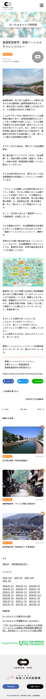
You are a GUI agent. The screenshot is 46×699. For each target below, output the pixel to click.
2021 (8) (7, 580)
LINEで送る (37, 381)
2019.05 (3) (34, 592)
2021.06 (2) (34, 604)
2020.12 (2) (21, 601)
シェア (8, 381)
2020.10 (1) (8, 601)
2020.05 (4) (8, 598)
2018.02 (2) (8, 585)
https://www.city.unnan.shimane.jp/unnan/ (23, 373)
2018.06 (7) (21, 588)
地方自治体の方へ (20, 564)
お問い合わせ (35, 686)
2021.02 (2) (34, 601)
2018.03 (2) (21, 585)
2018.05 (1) (8, 588)
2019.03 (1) (21, 592)
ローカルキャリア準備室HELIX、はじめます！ (21, 620)
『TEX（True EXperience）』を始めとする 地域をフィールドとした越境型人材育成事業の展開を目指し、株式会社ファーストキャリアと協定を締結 (23, 628)
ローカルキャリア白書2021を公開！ (17, 616)
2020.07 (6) (34, 598)
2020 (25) (29, 577)
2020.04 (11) (35, 595)
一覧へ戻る (23, 409)
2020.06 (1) (21, 598)
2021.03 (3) (8, 604)
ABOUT (6, 564)
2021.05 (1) (21, 604)
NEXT (39, 409)
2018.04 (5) (34, 585)
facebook (10, 686)
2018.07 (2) (34, 588)
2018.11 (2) (8, 592)
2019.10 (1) (21, 595)
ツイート (23, 381)
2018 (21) (7, 577)
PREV (7, 409)
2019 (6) (18, 577)
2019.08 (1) (8, 595)
